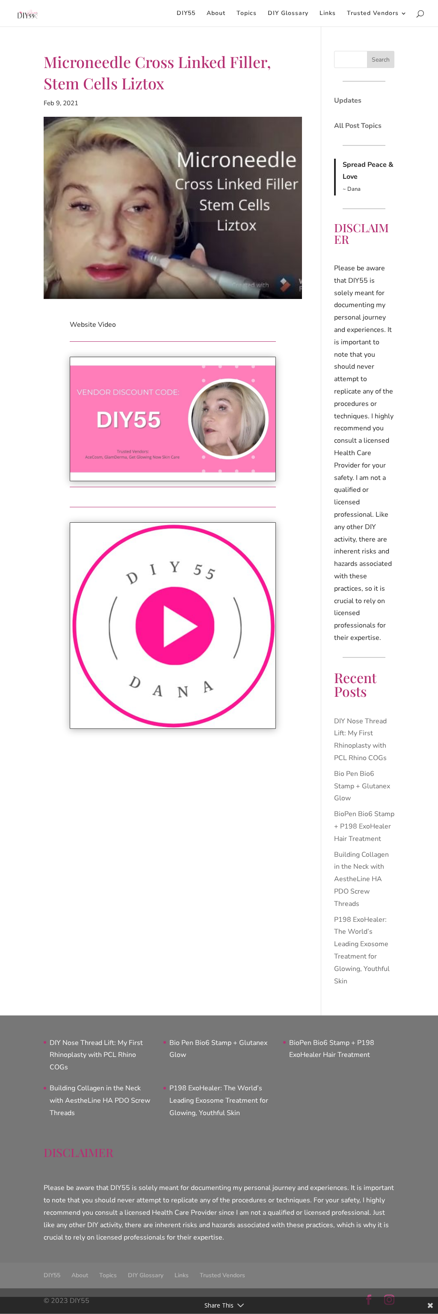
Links (328, 13)
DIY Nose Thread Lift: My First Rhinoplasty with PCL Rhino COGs (96, 1055)
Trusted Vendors (373, 13)
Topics (247, 13)
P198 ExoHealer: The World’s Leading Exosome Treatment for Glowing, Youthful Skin (218, 1100)
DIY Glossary (288, 13)
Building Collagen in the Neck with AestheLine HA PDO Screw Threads (361, 879)
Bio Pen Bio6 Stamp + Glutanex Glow (362, 786)
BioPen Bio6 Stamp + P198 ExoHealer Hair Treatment (364, 826)
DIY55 (186, 13)
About (216, 13)
